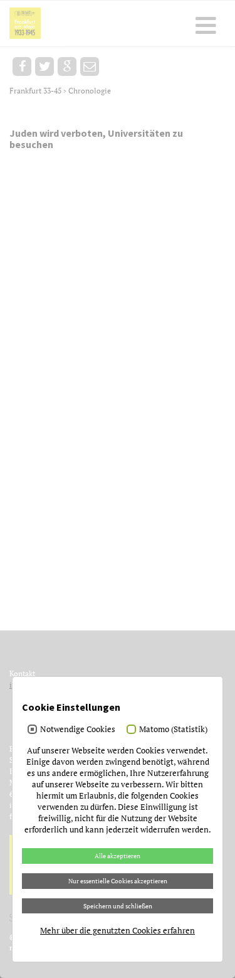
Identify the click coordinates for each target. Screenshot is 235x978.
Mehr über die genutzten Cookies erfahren (117, 930)
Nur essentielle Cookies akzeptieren (117, 880)
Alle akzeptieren (117, 855)
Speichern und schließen (117, 905)
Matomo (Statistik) (173, 729)
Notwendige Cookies (77, 729)
